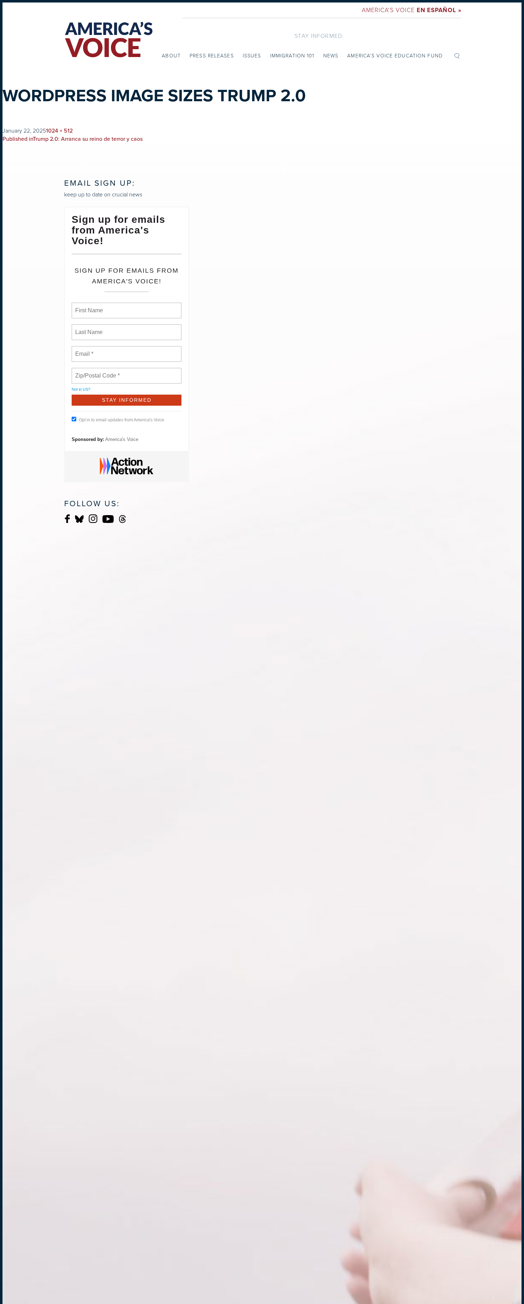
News (330, 55)
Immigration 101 (292, 55)
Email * (83, 350)
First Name (88, 306)
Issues (252, 55)
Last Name (87, 328)
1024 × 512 (59, 130)
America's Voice (412, 10)
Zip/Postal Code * (96, 371)
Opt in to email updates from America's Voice (121, 419)
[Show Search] (457, 55)
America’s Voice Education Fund (395, 55)
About (171, 55)
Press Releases (212, 55)
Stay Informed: (319, 36)
